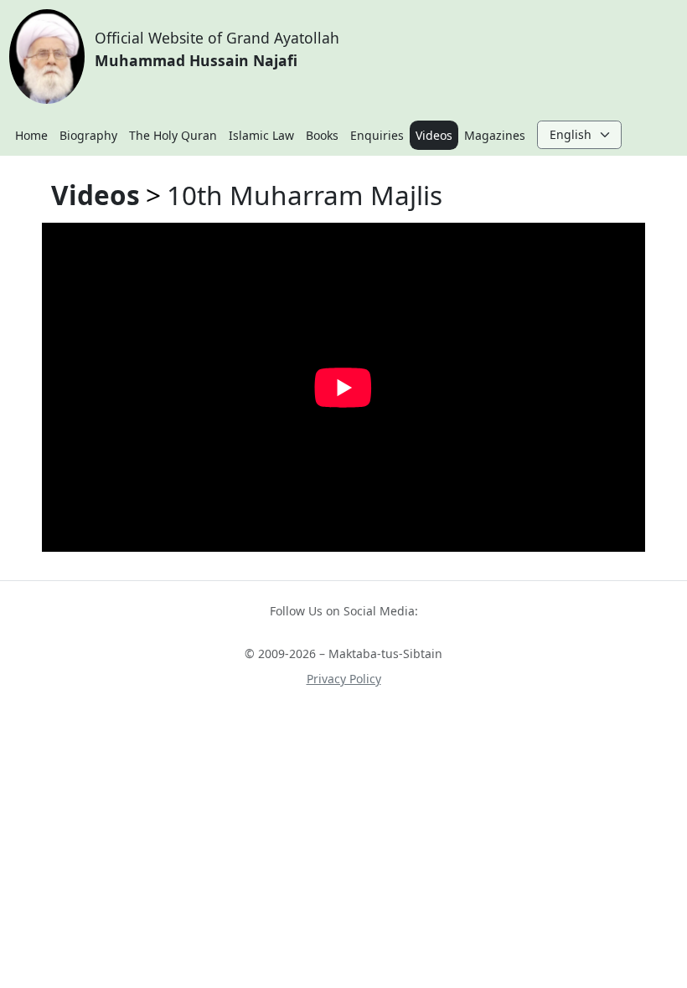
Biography (88, 135)
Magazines (494, 135)
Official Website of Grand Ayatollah (217, 48)
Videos (434, 135)
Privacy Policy (344, 679)
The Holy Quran (173, 135)
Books (322, 135)
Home (31, 135)
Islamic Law (261, 135)
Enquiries (377, 135)
